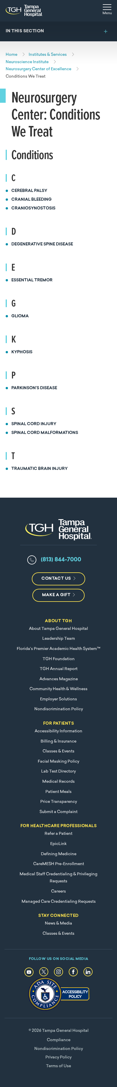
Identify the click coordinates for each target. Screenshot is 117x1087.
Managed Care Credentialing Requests (59, 902)
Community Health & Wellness (58, 689)
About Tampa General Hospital (58, 629)
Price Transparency (58, 802)
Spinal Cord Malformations (44, 433)
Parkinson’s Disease (34, 388)
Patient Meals (58, 792)
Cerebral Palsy (29, 191)
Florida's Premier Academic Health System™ (58, 649)
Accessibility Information (58, 731)
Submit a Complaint (58, 812)
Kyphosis (21, 352)
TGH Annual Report (59, 669)
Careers (58, 891)
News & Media (58, 923)
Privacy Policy (58, 1057)
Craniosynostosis (33, 208)
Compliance (58, 1040)
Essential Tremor (32, 280)
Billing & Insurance (58, 741)
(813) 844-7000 (61, 560)
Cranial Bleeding (31, 200)
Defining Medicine (58, 854)
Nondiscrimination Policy (58, 709)
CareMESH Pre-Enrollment (58, 864)
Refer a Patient (58, 834)
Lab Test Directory (58, 771)
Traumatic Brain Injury (39, 469)
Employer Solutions (58, 699)
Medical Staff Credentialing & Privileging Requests (58, 878)
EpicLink (58, 844)
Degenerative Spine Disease (42, 244)
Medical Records (58, 782)
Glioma (20, 316)
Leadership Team (58, 639)
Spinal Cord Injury (33, 424)
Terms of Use (58, 1066)
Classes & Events (58, 751)
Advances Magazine (58, 679)
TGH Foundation (59, 659)
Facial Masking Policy (58, 761)
